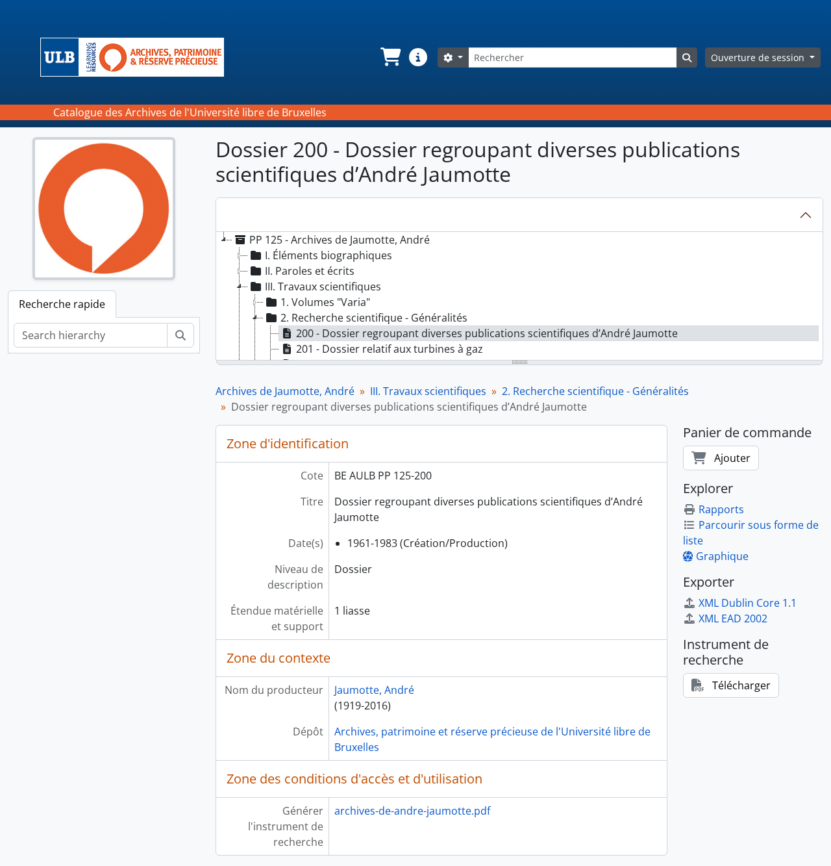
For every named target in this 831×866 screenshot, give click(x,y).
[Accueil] (137, 57)
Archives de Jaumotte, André (285, 391)
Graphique (722, 556)
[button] (389, 57)
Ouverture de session (759, 57)
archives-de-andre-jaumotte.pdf (412, 811)
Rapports (721, 509)
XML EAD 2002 (733, 618)
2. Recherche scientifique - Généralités (595, 391)
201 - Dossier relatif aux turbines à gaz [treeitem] (389, 349)
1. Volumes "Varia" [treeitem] (325, 302)
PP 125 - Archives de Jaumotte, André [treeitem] (339, 240)
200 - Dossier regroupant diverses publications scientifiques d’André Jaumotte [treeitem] (487, 333)
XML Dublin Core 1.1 (748, 603)
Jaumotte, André (374, 690)
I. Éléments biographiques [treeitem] (328, 255)
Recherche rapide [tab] (62, 304)
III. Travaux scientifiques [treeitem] (323, 286)
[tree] (519, 297)
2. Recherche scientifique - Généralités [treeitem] (373, 318)
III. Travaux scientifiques (428, 391)
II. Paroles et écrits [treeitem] (309, 271)
